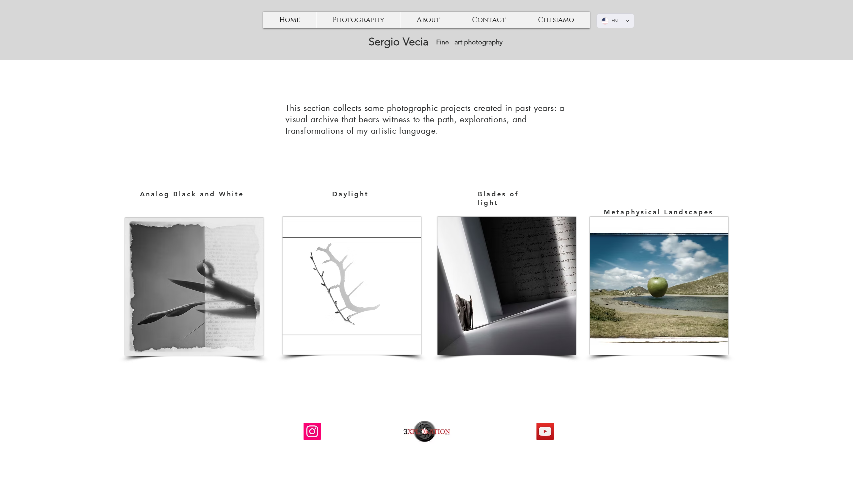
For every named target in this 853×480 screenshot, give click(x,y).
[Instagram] (312, 431)
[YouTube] (545, 431)
